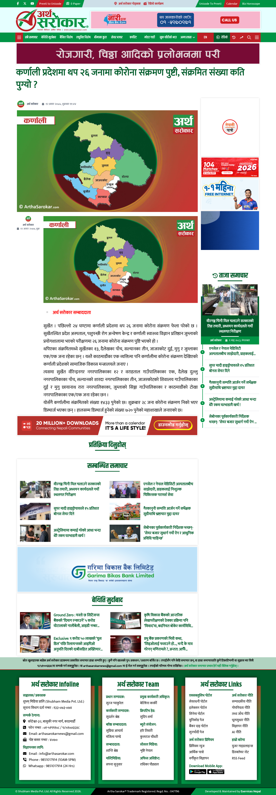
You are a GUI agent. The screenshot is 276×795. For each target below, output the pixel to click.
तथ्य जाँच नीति (241, 714)
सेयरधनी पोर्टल (198, 701)
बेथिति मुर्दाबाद (48, 37)
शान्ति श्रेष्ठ (112, 751)
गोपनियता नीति (241, 708)
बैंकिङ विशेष (66, 37)
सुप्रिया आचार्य (114, 731)
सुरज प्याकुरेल (114, 703)
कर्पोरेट (133, 37)
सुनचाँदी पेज (196, 732)
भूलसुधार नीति (240, 720)
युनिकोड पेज (196, 720)
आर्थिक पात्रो (196, 752)
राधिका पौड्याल (149, 764)
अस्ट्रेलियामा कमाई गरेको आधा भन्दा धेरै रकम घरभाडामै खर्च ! (77, 533)
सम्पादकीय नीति (241, 701)
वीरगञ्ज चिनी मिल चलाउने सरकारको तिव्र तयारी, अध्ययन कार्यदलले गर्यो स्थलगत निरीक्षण (77, 490)
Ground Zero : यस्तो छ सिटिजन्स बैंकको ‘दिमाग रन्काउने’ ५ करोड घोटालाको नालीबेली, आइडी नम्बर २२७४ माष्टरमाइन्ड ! (77, 621)
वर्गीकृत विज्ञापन (199, 758)
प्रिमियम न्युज (196, 746)
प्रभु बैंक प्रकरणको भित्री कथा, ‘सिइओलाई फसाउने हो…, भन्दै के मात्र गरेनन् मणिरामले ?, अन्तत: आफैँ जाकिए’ (168, 644)
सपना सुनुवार (114, 764)
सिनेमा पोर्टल (196, 714)
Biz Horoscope (251, 3)
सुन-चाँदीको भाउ (168, 37)
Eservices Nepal (251, 791)
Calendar (232, 3)
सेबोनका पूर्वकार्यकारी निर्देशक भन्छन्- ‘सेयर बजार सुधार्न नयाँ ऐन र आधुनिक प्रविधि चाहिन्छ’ (168, 533)
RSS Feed (238, 758)
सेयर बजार (117, 37)
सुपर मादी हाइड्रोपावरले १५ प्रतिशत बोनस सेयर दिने (76, 511)
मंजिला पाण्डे (113, 737)
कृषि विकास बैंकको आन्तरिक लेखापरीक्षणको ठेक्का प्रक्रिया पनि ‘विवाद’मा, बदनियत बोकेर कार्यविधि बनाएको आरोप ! (167, 621)
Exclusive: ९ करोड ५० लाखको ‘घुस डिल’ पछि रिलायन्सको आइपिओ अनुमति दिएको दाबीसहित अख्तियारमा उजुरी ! (78, 644)
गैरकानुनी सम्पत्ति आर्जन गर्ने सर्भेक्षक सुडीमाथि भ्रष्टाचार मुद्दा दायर (167, 511)
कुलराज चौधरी (149, 737)
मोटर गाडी (149, 37)
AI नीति (236, 732)
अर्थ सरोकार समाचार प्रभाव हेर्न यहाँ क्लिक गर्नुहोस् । (211, 665)
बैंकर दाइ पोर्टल (198, 726)
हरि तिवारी (146, 731)
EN (205, 37)
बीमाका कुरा (100, 37)
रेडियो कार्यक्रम (156, 3)
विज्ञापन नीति (240, 726)
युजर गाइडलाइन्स (242, 746)
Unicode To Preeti (210, 3)
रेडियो (224, 37)
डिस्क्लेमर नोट (240, 752)
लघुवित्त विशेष (83, 37)
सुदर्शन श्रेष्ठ (112, 717)
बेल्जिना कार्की (148, 703)
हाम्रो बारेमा (238, 740)
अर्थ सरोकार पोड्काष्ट (130, 3)
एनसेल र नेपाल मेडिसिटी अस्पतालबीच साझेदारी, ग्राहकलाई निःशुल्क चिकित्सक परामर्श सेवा (168, 490)
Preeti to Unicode (50, 3)
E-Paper (75, 3)
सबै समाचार (31, 37)
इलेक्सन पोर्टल (198, 708)
